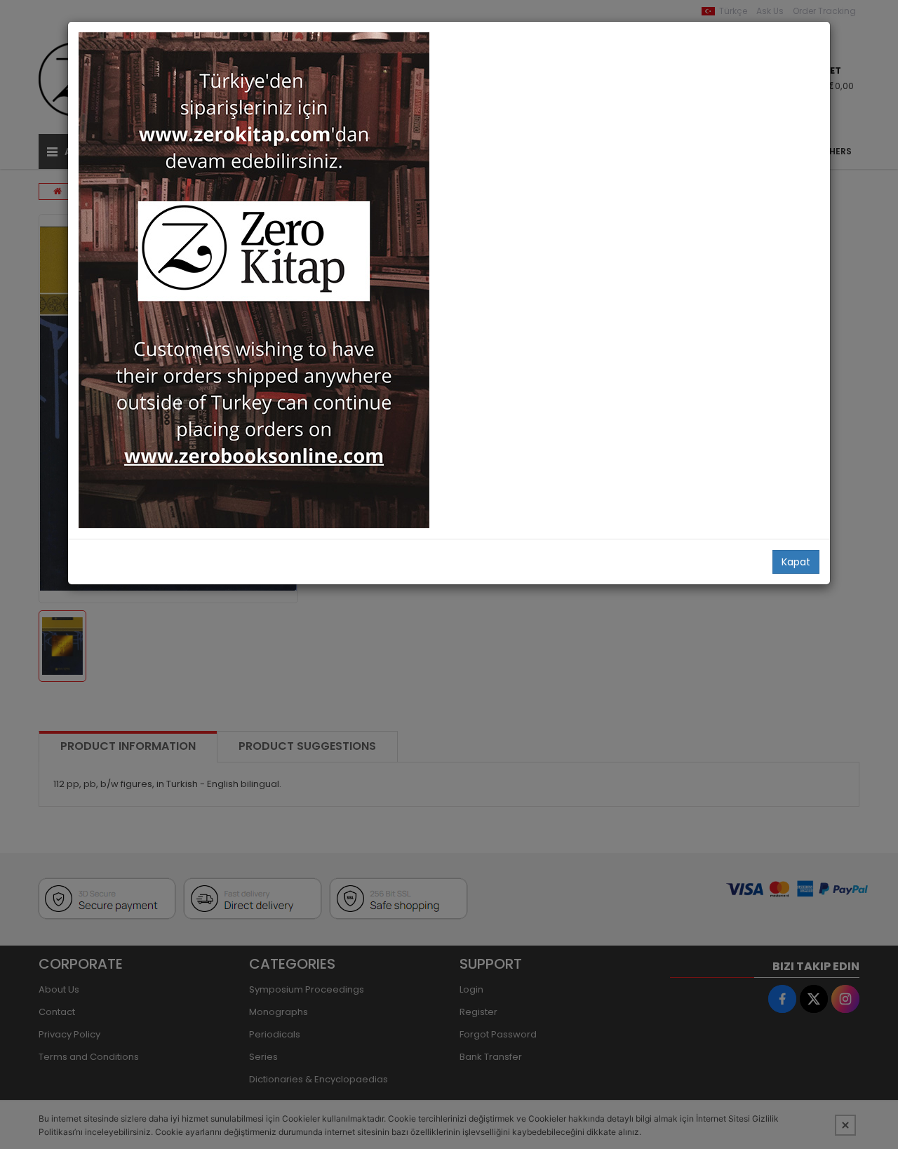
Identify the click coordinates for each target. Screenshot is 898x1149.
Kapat (796, 562)
